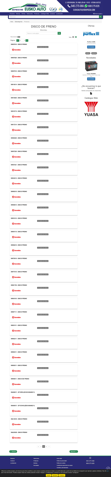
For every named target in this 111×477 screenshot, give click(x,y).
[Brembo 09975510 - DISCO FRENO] (16, 264)
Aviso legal (59, 458)
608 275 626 (90, 463)
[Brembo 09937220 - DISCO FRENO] (16, 157)
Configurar (61, 475)
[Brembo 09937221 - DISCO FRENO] (16, 170)
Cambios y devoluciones (62, 467)
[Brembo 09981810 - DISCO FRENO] (16, 304)
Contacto (52, 13)
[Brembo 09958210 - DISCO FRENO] (16, 250)
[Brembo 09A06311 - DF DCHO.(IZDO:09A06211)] (16, 411)
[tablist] (91, 41)
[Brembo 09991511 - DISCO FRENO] (16, 331)
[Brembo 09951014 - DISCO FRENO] (16, 224)
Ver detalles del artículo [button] (43, 47)
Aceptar (48, 475)
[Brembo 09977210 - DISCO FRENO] (16, 277)
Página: (12, 40)
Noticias (18, 13)
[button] (73, 37)
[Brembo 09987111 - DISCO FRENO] (16, 317)
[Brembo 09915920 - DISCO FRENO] (16, 103)
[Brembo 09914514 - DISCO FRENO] (16, 90)
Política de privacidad (62, 460)
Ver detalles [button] (91, 47)
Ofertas (23, 13)
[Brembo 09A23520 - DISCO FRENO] (16, 438)
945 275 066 (90, 461)
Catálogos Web (45, 13)
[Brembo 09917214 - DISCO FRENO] (16, 130)
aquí (108, 471)
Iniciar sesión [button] (98, 13)
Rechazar (55, 475)
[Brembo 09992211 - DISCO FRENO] (16, 344)
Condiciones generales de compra (65, 465)
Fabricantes (30, 13)
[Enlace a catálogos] (91, 108)
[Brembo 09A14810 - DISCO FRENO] (16, 424)
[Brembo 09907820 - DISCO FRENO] (16, 63)
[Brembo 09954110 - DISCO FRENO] (16, 237)
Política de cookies (61, 463)
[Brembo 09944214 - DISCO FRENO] (16, 183)
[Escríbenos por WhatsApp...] (90, 458)
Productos (36, 13)
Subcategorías (18, 21)
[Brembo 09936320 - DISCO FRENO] (16, 143)
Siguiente (74, 451)
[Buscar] (100, 16)
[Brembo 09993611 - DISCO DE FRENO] (16, 384)
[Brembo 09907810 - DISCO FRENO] (16, 50)
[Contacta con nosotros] (108, 469)
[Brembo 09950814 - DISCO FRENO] (16, 210)
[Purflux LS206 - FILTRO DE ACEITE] (91, 34)
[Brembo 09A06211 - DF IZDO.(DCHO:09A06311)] (16, 398)
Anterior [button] (88, 53)
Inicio (11, 21)
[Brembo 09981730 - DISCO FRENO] (16, 291)
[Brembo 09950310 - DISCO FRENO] (16, 197)
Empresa (12, 13)
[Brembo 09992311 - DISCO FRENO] (16, 357)
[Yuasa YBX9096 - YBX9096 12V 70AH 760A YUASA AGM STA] (91, 66)
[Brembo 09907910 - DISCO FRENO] (16, 76)
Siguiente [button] (94, 53)
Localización (59, 13)
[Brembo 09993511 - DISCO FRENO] (16, 371)
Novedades (36, 465)
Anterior (13, 451)
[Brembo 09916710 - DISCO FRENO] (16, 117)
